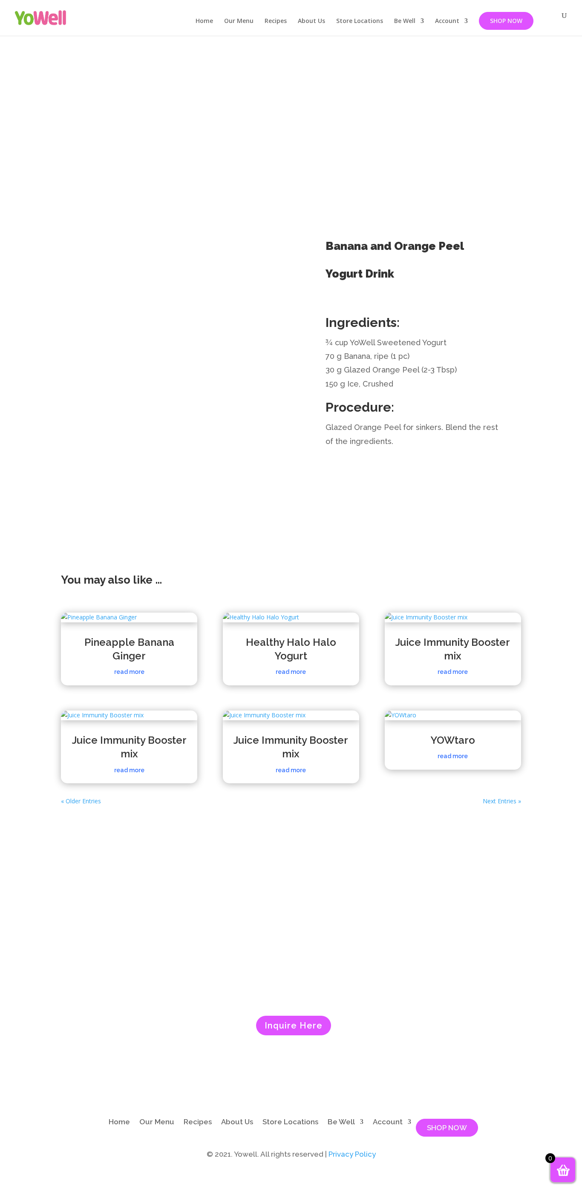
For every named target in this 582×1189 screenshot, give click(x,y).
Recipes (276, 21)
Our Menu (239, 21)
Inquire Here (294, 1025)
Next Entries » (502, 801)
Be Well (404, 21)
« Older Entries (81, 801)
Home (204, 21)
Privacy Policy (352, 1154)
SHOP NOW (506, 21)
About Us (311, 21)
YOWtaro (452, 740)
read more (129, 671)
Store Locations (359, 21)
